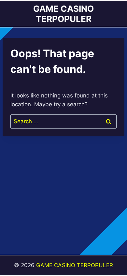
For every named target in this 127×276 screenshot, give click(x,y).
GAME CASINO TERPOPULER (74, 265)
